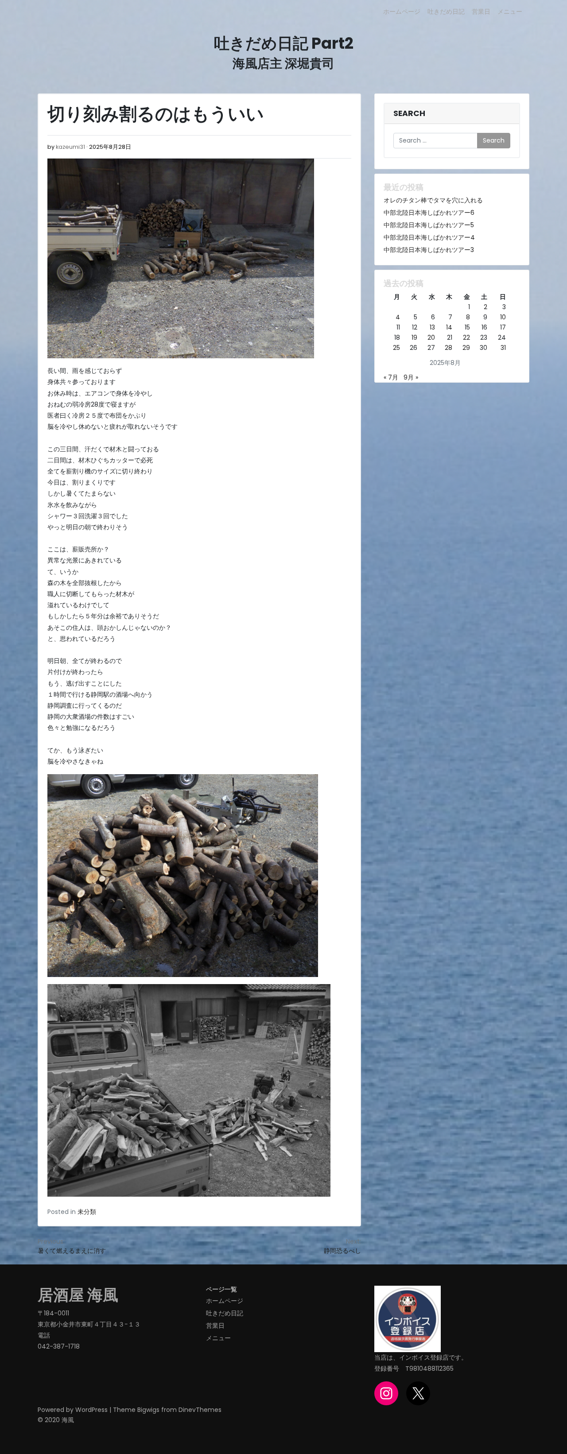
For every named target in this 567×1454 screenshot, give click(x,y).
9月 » (411, 377)
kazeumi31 (70, 147)
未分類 (87, 1211)
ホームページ (401, 11)
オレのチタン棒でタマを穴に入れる (433, 200)
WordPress (91, 1409)
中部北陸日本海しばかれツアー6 (429, 212)
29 (466, 347)
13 (432, 327)
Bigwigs (148, 1409)
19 (414, 337)
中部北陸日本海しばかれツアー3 (429, 249)
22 (466, 337)
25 (396, 347)
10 (503, 317)
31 (503, 347)
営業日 (481, 11)
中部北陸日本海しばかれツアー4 (429, 237)
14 (449, 327)
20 (431, 337)
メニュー (509, 11)
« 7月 (391, 377)
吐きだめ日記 (446, 11)
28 (448, 347)
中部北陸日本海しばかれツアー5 (429, 225)
